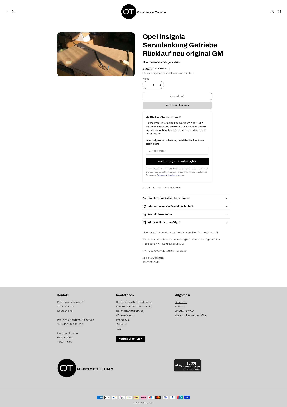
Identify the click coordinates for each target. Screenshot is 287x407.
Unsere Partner (184, 311)
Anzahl (146, 79)
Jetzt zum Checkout (177, 105)
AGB (119, 328)
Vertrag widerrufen (130, 338)
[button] (6, 11)
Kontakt (180, 306)
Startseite (181, 302)
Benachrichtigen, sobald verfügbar (177, 161)
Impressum (123, 319)
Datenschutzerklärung (130, 311)
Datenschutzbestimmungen (169, 175)
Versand (160, 73)
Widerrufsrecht (125, 315)
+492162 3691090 (72, 324)
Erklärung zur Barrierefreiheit (133, 306)
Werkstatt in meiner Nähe (190, 315)
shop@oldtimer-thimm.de (78, 319)
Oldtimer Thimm (147, 403)
